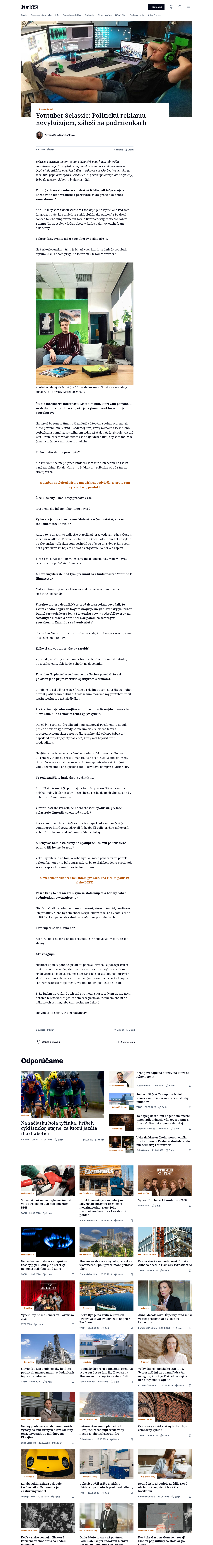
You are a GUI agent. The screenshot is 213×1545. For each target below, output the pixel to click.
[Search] (180, 7)
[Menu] (189, 7)
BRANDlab (120, 15)
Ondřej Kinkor (28, 1497)
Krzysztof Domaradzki (148, 1385)
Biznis (24, 15)
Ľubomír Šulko (87, 1439)
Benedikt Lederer (29, 1139)
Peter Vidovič (143, 1085)
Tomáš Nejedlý (87, 1382)
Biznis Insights (104, 15)
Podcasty (89, 15)
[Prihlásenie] (171, 7)
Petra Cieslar (143, 1150)
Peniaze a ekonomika (41, 15)
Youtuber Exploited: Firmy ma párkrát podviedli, (75, 482)
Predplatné (156, 7)
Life (57, 15)
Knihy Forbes (154, 15)
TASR (139, 1107)
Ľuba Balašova (28, 1443)
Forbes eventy (137, 15)
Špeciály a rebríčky (72, 15)
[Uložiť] (190, 1085)
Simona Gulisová (146, 1497)
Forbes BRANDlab (145, 1129)
